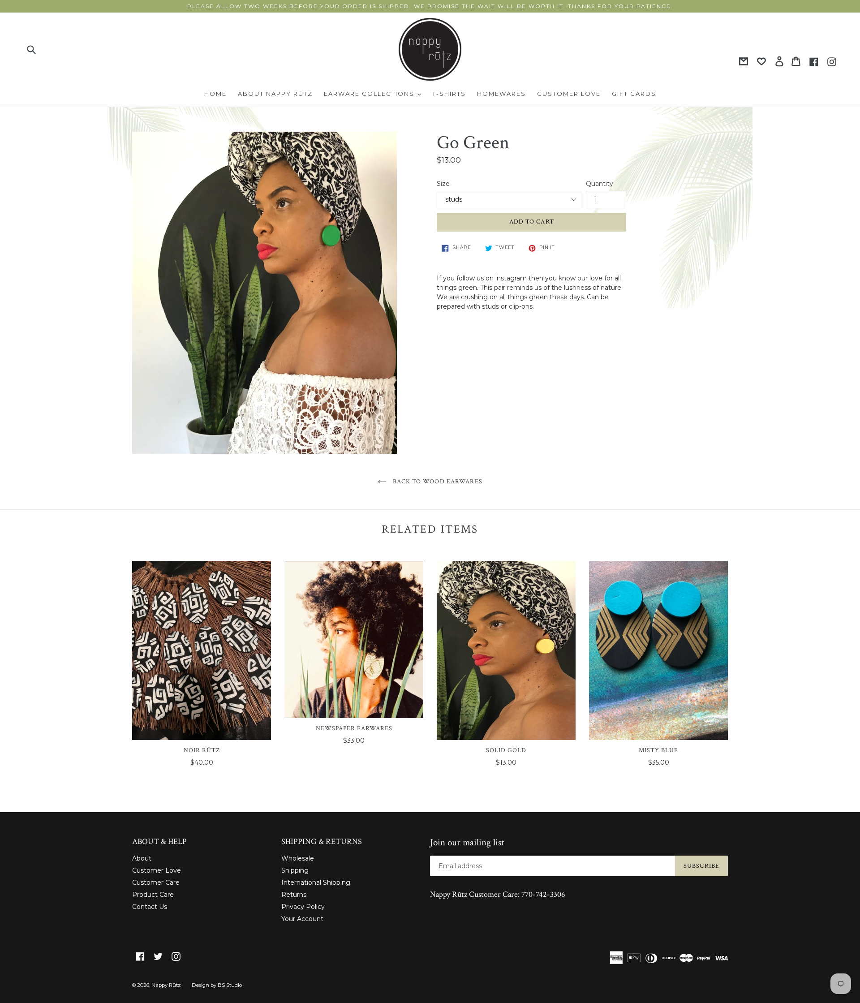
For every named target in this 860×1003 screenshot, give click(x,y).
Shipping (295, 870)
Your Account (302, 919)
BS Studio (230, 985)
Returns (293, 895)
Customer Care (156, 882)
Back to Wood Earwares (436, 482)
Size (443, 184)
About (141, 858)
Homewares (501, 93)
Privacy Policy (303, 907)
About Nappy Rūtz (275, 93)
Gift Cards (634, 93)
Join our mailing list (467, 842)
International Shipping (315, 882)
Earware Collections (375, 93)
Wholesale (297, 858)
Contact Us (149, 907)
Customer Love (569, 93)
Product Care (153, 895)
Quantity (599, 184)
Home (215, 93)
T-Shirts (449, 93)
